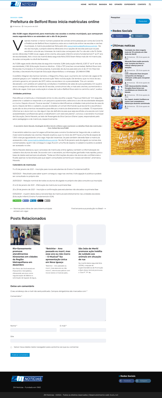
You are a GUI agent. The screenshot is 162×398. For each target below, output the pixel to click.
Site (12, 336)
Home (83, 4)
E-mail (63, 326)
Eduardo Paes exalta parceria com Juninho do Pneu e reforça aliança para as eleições (137, 64)
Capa (21, 17)
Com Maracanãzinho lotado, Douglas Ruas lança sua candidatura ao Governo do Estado (136, 89)
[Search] (150, 4)
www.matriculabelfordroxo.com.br (82, 46)
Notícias (92, 4)
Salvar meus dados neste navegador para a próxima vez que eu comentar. (46, 347)
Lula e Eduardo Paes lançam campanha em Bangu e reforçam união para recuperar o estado (137, 77)
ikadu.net (114, 395)
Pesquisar (115, 17)
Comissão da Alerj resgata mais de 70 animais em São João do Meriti (136, 52)
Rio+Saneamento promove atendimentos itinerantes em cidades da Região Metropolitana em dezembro (25, 256)
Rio (110, 4)
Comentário (16, 296)
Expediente (129, 4)
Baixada (103, 4)
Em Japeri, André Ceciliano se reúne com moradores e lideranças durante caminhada (137, 101)
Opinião (118, 4)
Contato (142, 4)
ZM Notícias (16, 26)
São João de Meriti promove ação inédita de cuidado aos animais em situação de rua (90, 254)
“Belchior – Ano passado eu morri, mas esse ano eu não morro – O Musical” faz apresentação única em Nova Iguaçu (58, 255)
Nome (13, 326)
